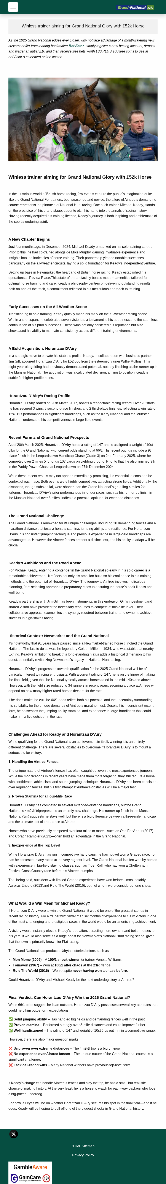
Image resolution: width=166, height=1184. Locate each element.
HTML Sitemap (83, 1146)
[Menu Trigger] (13, 7)
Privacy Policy (83, 1155)
